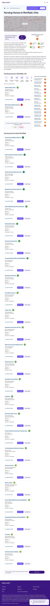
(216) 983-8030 (9, 166)
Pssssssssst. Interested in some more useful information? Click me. (39, 602)
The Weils (7, 534)
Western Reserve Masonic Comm (13, 172)
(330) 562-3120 (9, 391)
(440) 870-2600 (9, 529)
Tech (3, 591)
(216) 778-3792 (9, 235)
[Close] (47, 602)
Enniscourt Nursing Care (11, 241)
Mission (3, 589)
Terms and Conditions (23, 591)
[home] (6, 2)
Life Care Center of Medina (11, 551)
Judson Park (8, 310)
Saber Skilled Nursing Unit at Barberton (14, 206)
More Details (27, 99)
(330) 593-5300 (9, 270)
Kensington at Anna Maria (11, 379)
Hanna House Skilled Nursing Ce (13, 137)
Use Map (25, 23)
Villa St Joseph (8, 482)
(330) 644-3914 (9, 442)
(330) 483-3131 (9, 563)
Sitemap (35, 589)
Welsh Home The (9, 361)
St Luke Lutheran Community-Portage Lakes (16, 431)
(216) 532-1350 (9, 322)
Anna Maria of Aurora (10, 292)
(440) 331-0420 (9, 373)
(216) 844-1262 (9, 149)
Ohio (8, 8)
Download (42, 8)
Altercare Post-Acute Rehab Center (14, 344)
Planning (19, 589)
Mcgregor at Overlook (10, 275)
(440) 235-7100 (9, 460)
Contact (4, 586)
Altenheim (7, 396)
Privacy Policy (36, 586)
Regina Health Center (10, 87)
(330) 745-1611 (9, 218)
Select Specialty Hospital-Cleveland (13, 154)
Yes (15, 127)
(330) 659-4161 (9, 99)
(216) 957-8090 (9, 201)
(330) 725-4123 (9, 339)
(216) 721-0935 (9, 287)
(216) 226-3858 (9, 252)
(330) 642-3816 (9, 183)
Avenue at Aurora (9, 465)
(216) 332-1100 (9, 494)
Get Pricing (21, 37)
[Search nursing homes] (45, 2)
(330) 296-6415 (9, 356)
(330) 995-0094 (9, 477)
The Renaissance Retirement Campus (14, 448)
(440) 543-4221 (9, 546)
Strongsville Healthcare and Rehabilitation (15, 517)
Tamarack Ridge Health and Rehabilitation (15, 258)
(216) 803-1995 (9, 425)
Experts (19, 586)
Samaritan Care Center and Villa (13, 327)
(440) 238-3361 (9, 408)
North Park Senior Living (11, 413)
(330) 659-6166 (9, 116)
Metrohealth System (10, 223)
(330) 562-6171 (9, 304)
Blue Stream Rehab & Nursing (12, 104)
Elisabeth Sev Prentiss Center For (13, 189)
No (21, 127)
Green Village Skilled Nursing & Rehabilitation (16, 500)
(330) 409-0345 (9, 511)
